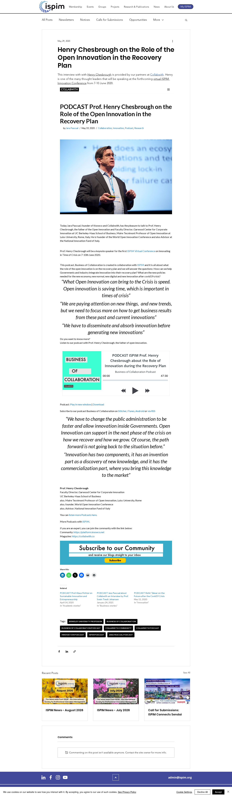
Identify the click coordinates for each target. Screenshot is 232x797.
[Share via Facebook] (59, 651)
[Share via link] (74, 651)
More (156, 20)
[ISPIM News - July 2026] (116, 691)
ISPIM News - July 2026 (113, 710)
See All (186, 672)
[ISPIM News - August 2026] (65, 691)
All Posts (47, 20)
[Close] (228, 791)
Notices (85, 20)
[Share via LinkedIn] (66, 651)
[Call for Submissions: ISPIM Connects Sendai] (167, 691)
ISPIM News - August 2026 (64, 710)
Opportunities (138, 20)
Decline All (202, 792)
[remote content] (116, 362)
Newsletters (66, 20)
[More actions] (172, 41)
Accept (218, 792)
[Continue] (116, 777)
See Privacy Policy (127, 792)
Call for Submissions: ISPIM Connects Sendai (165, 712)
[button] (186, 20)
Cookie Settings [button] (184, 792)
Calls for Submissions (109, 20)
